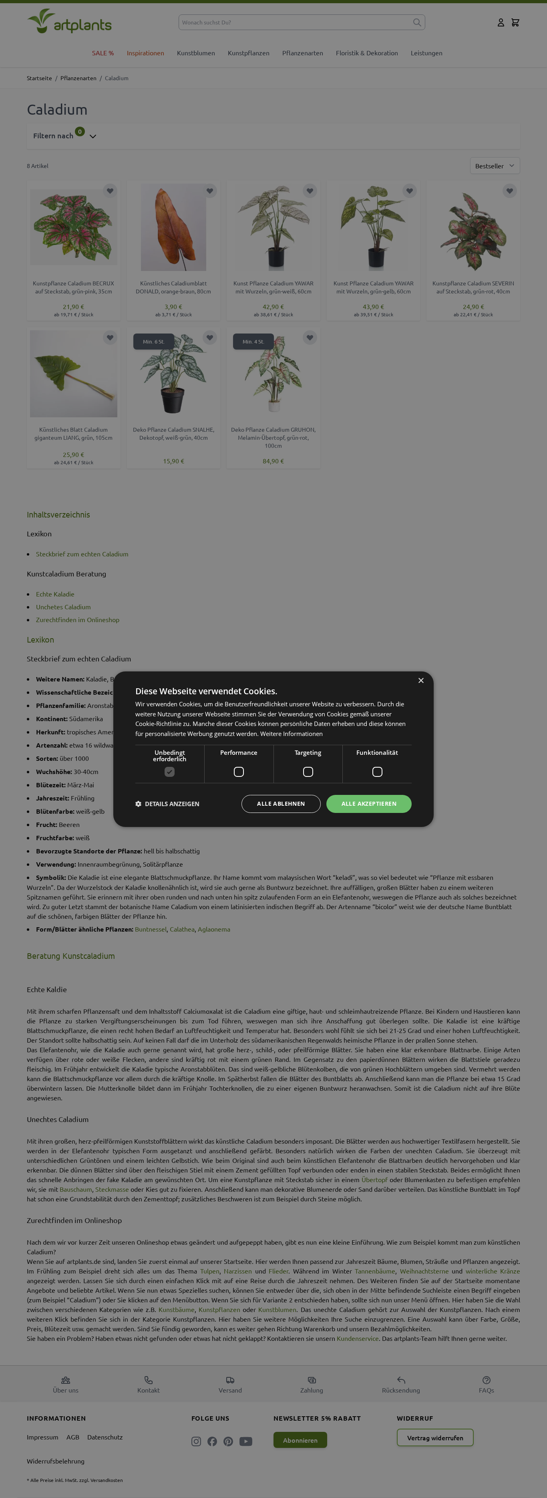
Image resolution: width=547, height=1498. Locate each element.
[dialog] (273, 749)
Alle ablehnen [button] (281, 803)
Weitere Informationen (291, 734)
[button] (167, 803)
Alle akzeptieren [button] (369, 803)
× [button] (421, 680)
